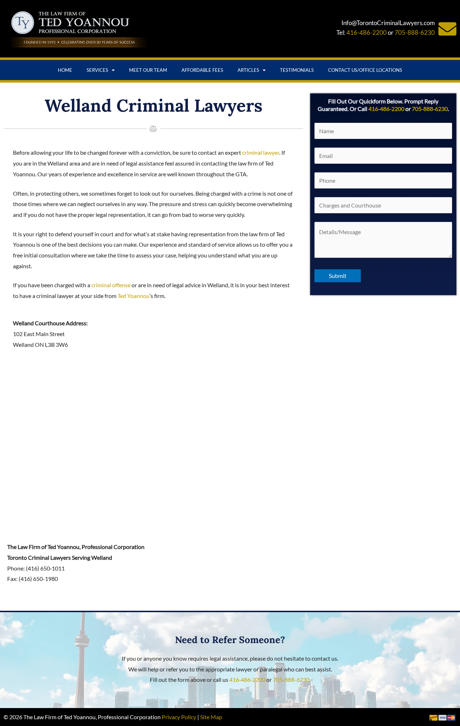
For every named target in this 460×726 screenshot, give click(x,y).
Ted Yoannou (134, 295)
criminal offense (110, 284)
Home (65, 70)
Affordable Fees (202, 70)
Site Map (211, 716)
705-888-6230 (415, 32)
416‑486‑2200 (386, 108)
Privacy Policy (179, 716)
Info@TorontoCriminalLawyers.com (388, 23)
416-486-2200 (366, 32)
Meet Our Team (148, 70)
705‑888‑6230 (430, 108)
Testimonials (297, 70)
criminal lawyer (260, 152)
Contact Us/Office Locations (365, 70)
